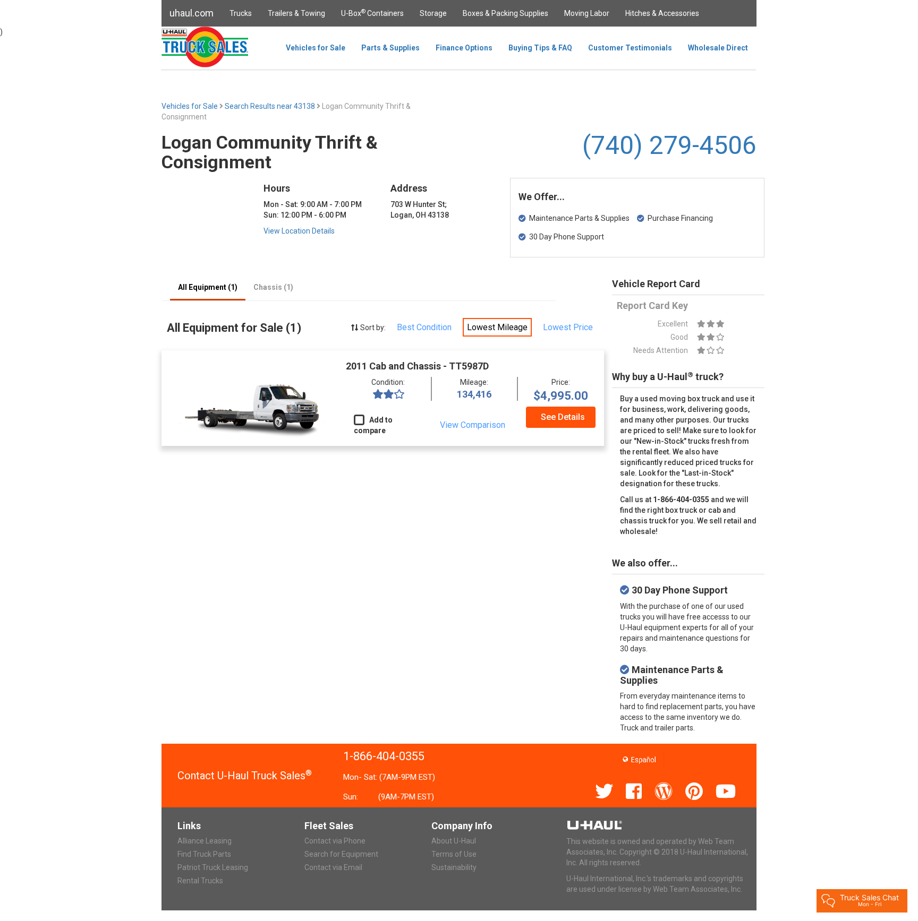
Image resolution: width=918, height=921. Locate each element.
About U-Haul (453, 841)
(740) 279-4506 (669, 145)
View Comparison (472, 425)
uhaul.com (191, 13)
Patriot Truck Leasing (212, 867)
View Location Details (299, 231)
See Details (563, 417)
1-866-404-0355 (383, 756)
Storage (433, 13)
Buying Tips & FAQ (540, 48)
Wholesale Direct (718, 48)
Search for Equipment (341, 854)
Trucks (241, 13)
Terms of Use (454, 854)
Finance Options (464, 48)
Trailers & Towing (296, 13)
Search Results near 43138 (271, 106)
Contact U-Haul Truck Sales (244, 775)
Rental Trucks (200, 880)
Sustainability (454, 867)
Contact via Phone (335, 841)
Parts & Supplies (390, 48)
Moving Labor (586, 13)
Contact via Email (333, 867)
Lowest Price (568, 327)
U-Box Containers (372, 13)
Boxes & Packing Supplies (505, 13)
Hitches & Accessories (662, 13)
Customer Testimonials (630, 48)
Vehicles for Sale (315, 48)
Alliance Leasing (204, 841)
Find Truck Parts (204, 854)
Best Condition (424, 327)
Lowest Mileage (497, 327)
